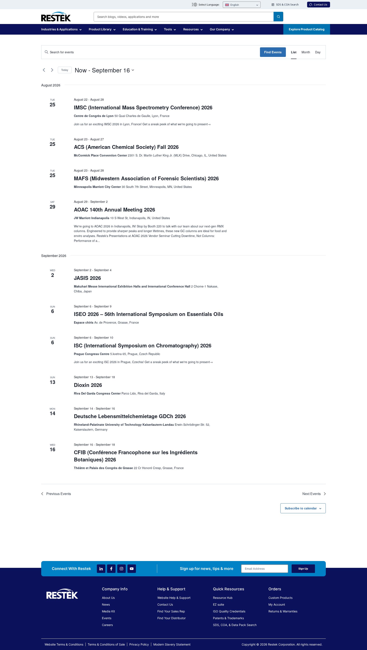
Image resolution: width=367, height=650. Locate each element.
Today (64, 70)
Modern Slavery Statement (172, 644)
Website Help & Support (174, 597)
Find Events (273, 52)
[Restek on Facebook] (111, 569)
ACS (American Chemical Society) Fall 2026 (126, 146)
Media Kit (108, 611)
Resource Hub (223, 597)
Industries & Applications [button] (59, 29)
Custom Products (280, 597)
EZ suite (218, 604)
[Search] (278, 16)
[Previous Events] (43, 70)
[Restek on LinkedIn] (101, 569)
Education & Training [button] (138, 29)
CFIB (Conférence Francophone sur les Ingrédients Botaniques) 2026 (136, 455)
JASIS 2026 (87, 277)
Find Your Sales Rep (171, 611)
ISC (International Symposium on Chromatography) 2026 (142, 345)
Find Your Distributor (171, 618)
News (106, 604)
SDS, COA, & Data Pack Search (235, 625)
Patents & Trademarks (228, 618)
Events (106, 618)
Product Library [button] (100, 29)
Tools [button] (168, 29)
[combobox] (188, 16)
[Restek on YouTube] (132, 569)
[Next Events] (52, 70)
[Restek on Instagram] (121, 569)
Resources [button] (191, 29)
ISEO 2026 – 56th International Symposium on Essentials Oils (148, 313)
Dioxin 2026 (88, 384)
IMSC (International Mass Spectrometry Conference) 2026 (143, 107)
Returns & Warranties (282, 611)
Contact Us (165, 604)
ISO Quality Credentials (229, 611)
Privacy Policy (139, 644)
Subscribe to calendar (301, 508)
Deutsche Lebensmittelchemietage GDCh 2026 (130, 416)
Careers (107, 625)
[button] (241, 5)
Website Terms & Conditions (64, 644)
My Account (276, 604)
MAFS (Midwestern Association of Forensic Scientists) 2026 (146, 178)
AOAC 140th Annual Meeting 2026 (114, 209)
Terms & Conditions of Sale (106, 644)
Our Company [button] (220, 29)
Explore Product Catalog (307, 29)
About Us (108, 597)
